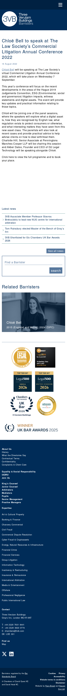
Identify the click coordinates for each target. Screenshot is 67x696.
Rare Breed (50, 686)
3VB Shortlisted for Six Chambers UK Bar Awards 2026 (32, 239)
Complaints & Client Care (14, 464)
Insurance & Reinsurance (14, 575)
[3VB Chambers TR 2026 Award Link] (21, 414)
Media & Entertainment (13, 585)
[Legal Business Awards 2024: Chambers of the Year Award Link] (22, 366)
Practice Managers (11, 502)
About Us (6, 449)
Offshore (6, 590)
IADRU (5, 474)
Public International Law (13, 600)
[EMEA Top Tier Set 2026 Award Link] (23, 390)
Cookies (52, 673)
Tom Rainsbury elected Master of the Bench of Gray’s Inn (34, 230)
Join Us (6, 477)
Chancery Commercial (12, 524)
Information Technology (13, 564)
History (5, 452)
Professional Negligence (13, 595)
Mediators (7, 492)
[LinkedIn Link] (11, 653)
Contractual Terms (10, 458)
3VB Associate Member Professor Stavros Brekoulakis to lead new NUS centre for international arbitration (33, 219)
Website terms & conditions (52, 679)
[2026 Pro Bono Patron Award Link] (46, 414)
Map (4, 644)
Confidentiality (9, 461)
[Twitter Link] (4, 653)
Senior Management (12, 499)
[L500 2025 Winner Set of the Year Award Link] (45, 366)
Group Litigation (9, 559)
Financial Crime (9, 549)
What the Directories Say (14, 455)
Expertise (7, 508)
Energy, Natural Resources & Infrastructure (22, 544)
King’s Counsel (10, 483)
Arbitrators (7, 489)
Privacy (62, 673)
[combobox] (33, 262)
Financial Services (10, 554)
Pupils (5, 496)
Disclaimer (60, 682)
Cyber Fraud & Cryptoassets (15, 539)
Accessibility (59, 676)
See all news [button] (56, 251)
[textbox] (32, 262)
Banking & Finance (11, 519)
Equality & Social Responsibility (19, 471)
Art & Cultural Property (13, 514)
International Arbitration (13, 580)
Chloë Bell (8, 69)
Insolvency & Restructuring (14, 569)
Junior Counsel (10, 486)
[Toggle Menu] (60, 5)
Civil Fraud (7, 529)
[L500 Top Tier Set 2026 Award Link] (44, 390)
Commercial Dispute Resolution (17, 534)
